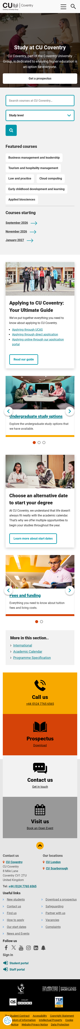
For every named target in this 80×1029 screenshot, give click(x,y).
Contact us (40, 782)
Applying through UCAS (27, 329)
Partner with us (55, 913)
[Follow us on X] (13, 947)
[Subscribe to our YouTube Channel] (21, 948)
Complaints (53, 927)
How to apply (15, 920)
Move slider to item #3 (43, 442)
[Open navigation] (63, 6)
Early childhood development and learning (36, 189)
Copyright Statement (62, 1015)
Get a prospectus (40, 78)
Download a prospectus (61, 899)
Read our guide (24, 359)
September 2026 (17, 223)
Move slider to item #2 (39, 442)
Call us (40, 700)
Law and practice (19, 178)
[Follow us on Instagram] (28, 948)
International (22, 645)
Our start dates (16, 927)
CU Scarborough (57, 868)
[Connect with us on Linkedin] (36, 948)
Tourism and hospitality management (33, 168)
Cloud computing (50, 178)
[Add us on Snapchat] (43, 948)
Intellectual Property (50, 1020)
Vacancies (52, 920)
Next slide (69, 411)
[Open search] (73, 6)
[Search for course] (11, 130)
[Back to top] (40, 845)
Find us (12, 913)
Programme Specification (32, 658)
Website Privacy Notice (35, 1024)
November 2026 (16, 231)
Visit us (40, 824)
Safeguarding (54, 906)
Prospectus (40, 741)
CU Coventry (14, 862)
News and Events (18, 933)
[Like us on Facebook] (6, 948)
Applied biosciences (21, 199)
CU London (53, 862)
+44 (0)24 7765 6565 (22, 886)
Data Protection (60, 1024)
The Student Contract (17, 1015)
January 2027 (15, 240)
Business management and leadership (34, 157)
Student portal (18, 963)
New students (16, 899)
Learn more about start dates (33, 538)
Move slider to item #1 (34, 442)
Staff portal (17, 969)
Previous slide (8, 411)
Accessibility (40, 1015)
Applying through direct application (35, 334)
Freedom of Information (22, 1020)
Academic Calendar (27, 651)
